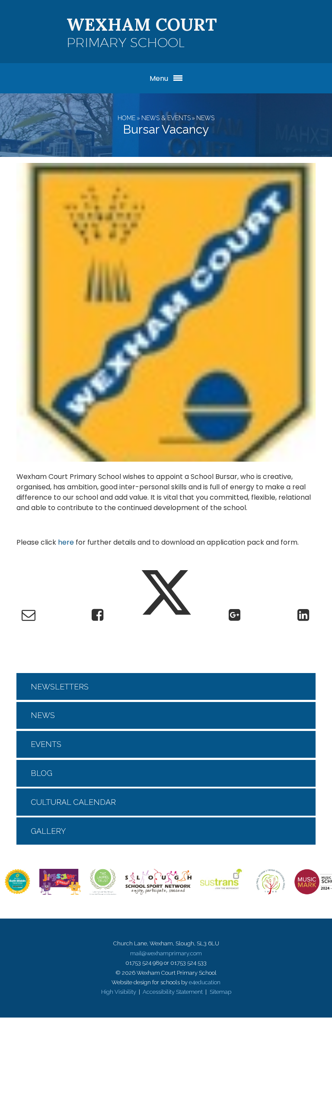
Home (126, 118)
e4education (204, 982)
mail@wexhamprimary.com (166, 953)
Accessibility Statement (173, 992)
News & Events (166, 118)
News (205, 118)
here (66, 542)
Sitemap (220, 992)
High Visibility (118, 992)
